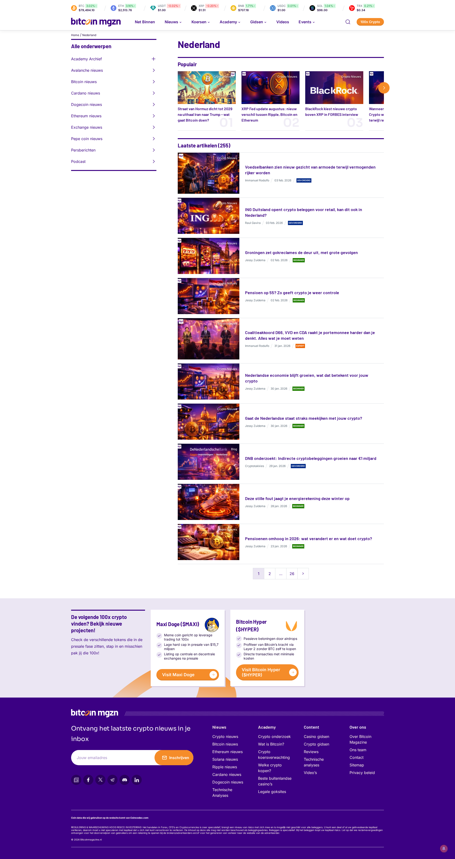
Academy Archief (86, 59)
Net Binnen (145, 21)
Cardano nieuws (85, 93)
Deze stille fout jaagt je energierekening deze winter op (297, 498)
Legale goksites (272, 791)
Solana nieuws (225, 759)
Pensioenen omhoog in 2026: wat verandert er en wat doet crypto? (308, 538)
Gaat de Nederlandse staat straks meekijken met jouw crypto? (303, 418)
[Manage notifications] (444, 848)
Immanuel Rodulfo (257, 180)
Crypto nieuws (225, 736)
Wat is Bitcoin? (271, 744)
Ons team (358, 749)
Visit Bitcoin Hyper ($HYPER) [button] (261, 672)
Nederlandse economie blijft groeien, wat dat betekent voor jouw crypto (306, 378)
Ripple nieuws (224, 767)
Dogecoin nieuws (86, 104)
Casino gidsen (316, 736)
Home (75, 35)
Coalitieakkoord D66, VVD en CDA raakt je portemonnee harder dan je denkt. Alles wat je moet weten (310, 335)
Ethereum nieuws (86, 115)
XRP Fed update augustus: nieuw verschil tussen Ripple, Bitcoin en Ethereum (269, 114)
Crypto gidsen (316, 744)
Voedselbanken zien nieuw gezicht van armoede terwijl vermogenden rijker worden (310, 169)
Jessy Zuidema (255, 260)
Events (305, 21)
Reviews (311, 751)
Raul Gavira (253, 223)
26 (292, 573)
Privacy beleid (362, 772)
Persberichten (83, 150)
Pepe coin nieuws (86, 138)
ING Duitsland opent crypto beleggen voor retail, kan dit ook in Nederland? (303, 212)
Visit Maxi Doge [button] (178, 674)
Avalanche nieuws (87, 70)
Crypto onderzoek (274, 736)
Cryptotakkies (254, 466)
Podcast (78, 161)
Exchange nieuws (86, 127)
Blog (234, 449)
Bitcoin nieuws (84, 81)
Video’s (310, 772)
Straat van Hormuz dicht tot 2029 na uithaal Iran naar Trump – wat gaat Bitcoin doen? (205, 114)
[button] (348, 21)
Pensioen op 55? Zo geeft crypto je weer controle (292, 292)
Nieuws (219, 727)
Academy (228, 21)
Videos (282, 21)
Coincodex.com (139, 817)
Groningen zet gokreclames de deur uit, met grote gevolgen (301, 252)
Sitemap (357, 765)
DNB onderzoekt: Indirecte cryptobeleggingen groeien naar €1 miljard (310, 458)
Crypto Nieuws (223, 76)
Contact (357, 757)
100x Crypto (370, 22)
